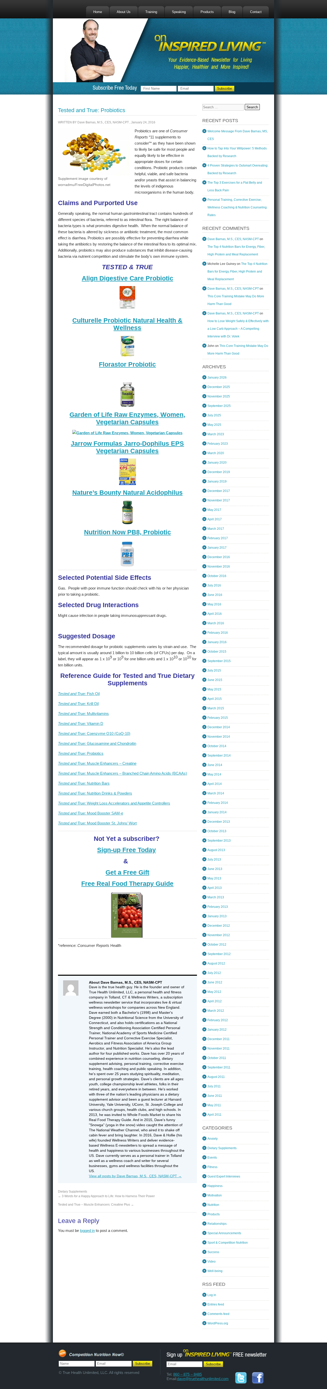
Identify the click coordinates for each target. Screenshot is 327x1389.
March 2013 (215, 897)
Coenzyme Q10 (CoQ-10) (94, 733)
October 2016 (216, 576)
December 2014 (218, 727)
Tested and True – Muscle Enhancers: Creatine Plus (96, 1204)
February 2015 (217, 718)
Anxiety (212, 1138)
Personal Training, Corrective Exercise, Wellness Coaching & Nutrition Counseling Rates (237, 207)
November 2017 (218, 500)
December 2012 (218, 925)
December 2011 (218, 1039)
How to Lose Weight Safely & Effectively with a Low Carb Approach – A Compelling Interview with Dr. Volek (238, 328)
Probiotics (80, 753)
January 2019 (217, 481)
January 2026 (217, 377)
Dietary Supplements (72, 1191)
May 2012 (214, 992)
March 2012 (215, 1011)
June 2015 (214, 680)
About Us (124, 12)
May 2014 (214, 774)
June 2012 (214, 982)
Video (211, 1261)
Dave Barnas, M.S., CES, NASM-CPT (103, 122)
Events (212, 1157)
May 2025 (214, 425)
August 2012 (216, 963)
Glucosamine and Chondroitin (97, 743)
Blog (232, 12)
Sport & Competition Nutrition (227, 1242)
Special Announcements (224, 1233)
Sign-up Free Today (126, 849)
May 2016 (214, 604)
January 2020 (217, 462)
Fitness (212, 1167)
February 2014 (217, 803)
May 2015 (214, 689)
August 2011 (216, 1077)
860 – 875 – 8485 (187, 1374)
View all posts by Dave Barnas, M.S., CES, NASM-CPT (135, 1176)
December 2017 (218, 491)
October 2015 (216, 651)
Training (151, 12)
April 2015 (214, 699)
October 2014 (216, 746)
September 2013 (219, 840)
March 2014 (215, 793)
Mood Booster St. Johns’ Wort (97, 823)
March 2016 (215, 623)
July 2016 (214, 585)
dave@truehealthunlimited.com (203, 1378)
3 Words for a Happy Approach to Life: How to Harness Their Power (106, 1196)
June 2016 (214, 595)
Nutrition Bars (84, 783)
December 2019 (218, 472)
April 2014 (214, 784)
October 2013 (216, 831)
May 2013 (214, 878)
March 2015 (215, 708)
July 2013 (214, 859)
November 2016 (218, 566)
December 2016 (218, 557)
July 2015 (214, 670)
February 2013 (217, 907)
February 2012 (217, 1020)
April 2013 (214, 888)
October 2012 (216, 944)
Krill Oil (78, 703)
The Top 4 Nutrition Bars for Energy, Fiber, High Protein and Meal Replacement (237, 271)
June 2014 (214, 765)
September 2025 (219, 406)
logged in (87, 1230)
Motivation (214, 1195)
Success (213, 1252)
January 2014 (217, 812)
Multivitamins (83, 713)
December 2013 (218, 821)
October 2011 (216, 1058)
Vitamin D (80, 723)
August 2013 (216, 850)
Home (97, 12)
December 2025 (218, 387)
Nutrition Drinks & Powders (95, 793)
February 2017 (217, 538)
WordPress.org (217, 1323)
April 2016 (214, 614)
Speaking (179, 12)
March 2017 (215, 529)
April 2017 (214, 519)
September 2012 (219, 954)
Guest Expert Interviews (223, 1176)
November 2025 (218, 396)
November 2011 (218, 1048)
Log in (211, 1295)
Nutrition (213, 1205)
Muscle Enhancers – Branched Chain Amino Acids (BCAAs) (122, 773)
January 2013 (217, 916)
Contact (256, 12)
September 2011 (218, 1067)
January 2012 (217, 1029)
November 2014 (218, 736)
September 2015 (219, 661)
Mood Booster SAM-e (90, 813)
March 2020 (215, 453)
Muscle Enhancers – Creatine (97, 763)
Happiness (215, 1186)
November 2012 (218, 935)
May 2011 (214, 1105)
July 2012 (214, 973)
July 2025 (214, 415)
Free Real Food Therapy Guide (127, 883)
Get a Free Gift (127, 872)
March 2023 (215, 434)
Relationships (217, 1224)
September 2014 (219, 755)
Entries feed (215, 1304)
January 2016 (217, 642)
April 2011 (214, 1114)
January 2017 (217, 547)
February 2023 (217, 443)
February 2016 (217, 632)
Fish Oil (79, 693)
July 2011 (214, 1086)
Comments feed (218, 1314)
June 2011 (214, 1096)
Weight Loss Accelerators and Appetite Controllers (114, 803)
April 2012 (214, 1001)
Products (207, 12)
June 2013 (214, 869)
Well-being (215, 1271)
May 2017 (214, 510)
